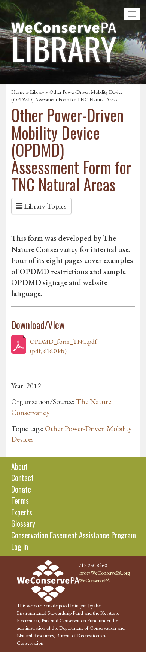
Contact (22, 477)
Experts (21, 512)
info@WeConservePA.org (104, 572)
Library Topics (44, 206)
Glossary (23, 523)
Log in (19, 546)
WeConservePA (94, 580)
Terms (20, 500)
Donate (21, 489)
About (19, 466)
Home (18, 92)
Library (37, 92)
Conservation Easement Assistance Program (73, 535)
